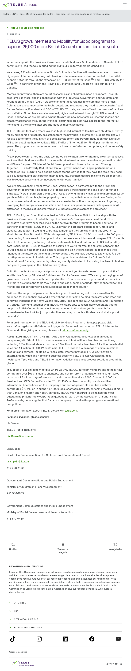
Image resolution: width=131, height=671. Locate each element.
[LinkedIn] (65, 638)
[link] (25, 27)
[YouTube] (118, 638)
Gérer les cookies (18, 652)
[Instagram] (39, 638)
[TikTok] (12, 638)
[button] (124, 4)
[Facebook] (91, 638)
